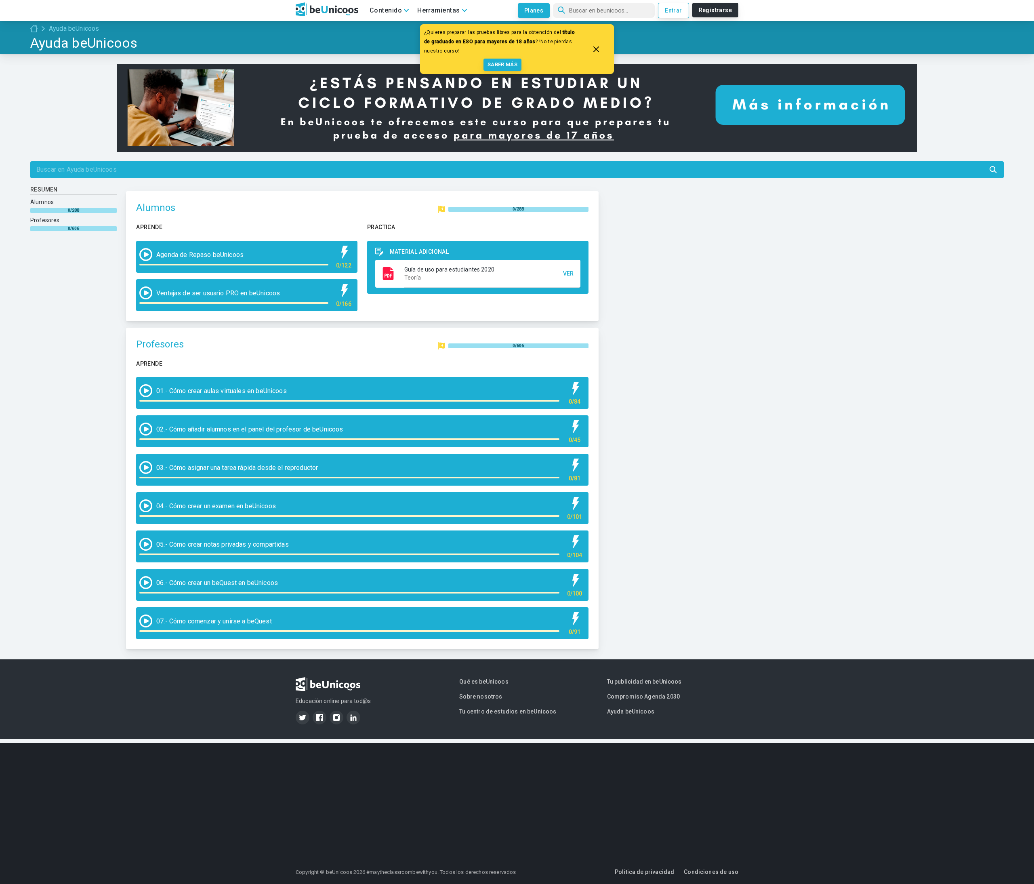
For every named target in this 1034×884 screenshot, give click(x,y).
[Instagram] (336, 717)
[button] (477, 273)
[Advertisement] (517, 799)
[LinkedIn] (353, 717)
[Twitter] (302, 717)
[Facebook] (319, 717)
